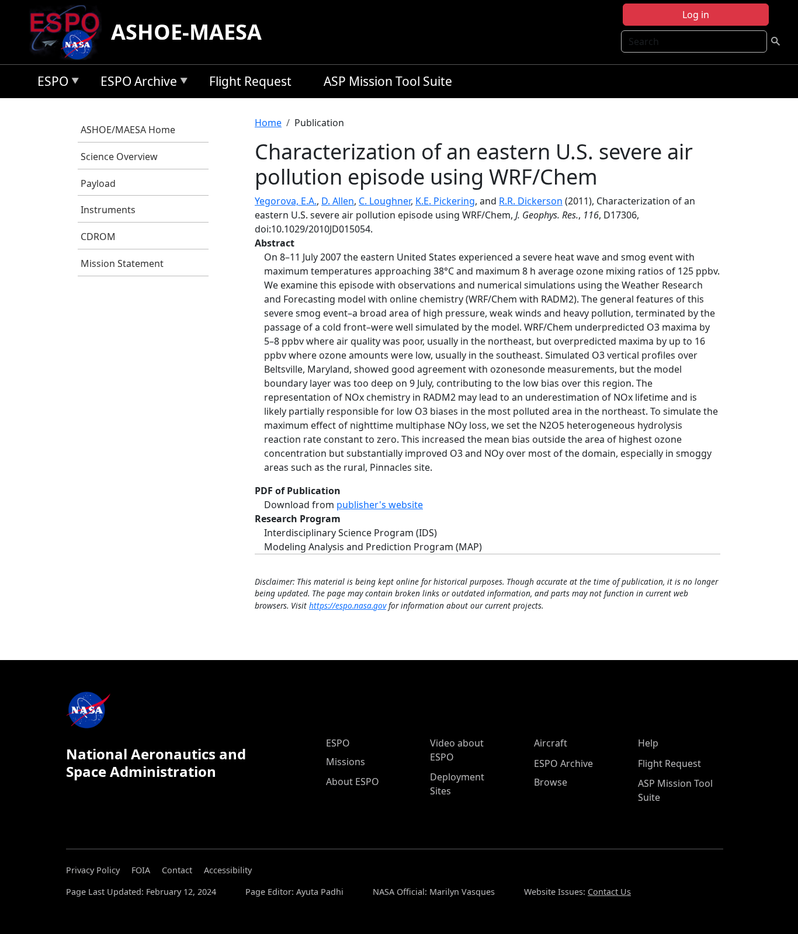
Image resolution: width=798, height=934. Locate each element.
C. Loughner (385, 201)
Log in (695, 14)
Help (648, 743)
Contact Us (609, 891)
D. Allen (337, 201)
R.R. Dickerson (531, 201)
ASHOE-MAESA (186, 32)
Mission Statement (122, 263)
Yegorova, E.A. (286, 201)
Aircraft (550, 743)
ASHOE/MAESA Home (128, 129)
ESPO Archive (136, 83)
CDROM (98, 236)
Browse (550, 782)
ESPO (50, 83)
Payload (98, 183)
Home (268, 122)
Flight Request (250, 81)
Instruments (108, 209)
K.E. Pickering (445, 201)
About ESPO (352, 781)
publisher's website (379, 504)
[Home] (69, 32)
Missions (345, 761)
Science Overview (119, 156)
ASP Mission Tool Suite (388, 81)
